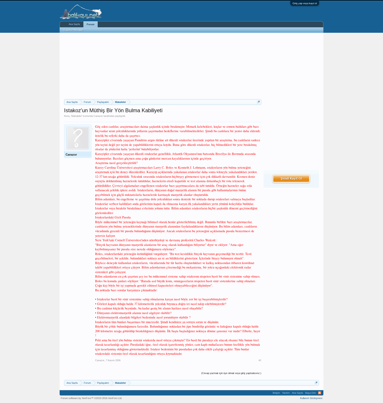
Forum (90, 24)
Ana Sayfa (74, 24)
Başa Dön (310, 392)
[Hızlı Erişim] (258, 101)
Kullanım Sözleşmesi (311, 398)
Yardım (286, 392)
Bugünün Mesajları (74, 30)
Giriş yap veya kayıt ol (305, 3)
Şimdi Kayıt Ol (291, 178)
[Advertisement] (162, 66)
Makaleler (76, 116)
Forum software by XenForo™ (91, 398)
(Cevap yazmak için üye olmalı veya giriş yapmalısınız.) (231, 373)
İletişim (276, 392)
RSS (319, 392)
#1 (260, 360)
